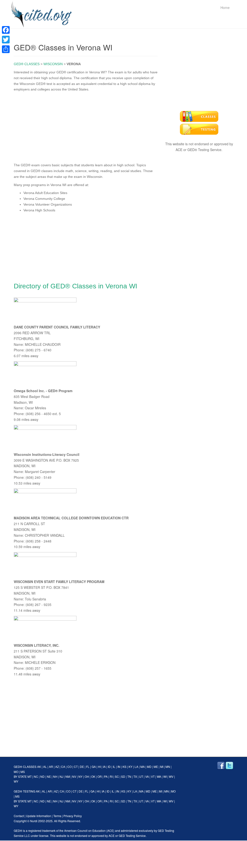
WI (165, 776)
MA (142, 767)
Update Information (38, 816)
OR (99, 776)
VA (147, 776)
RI (111, 776)
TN (129, 776)
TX (135, 776)
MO (16, 772)
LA (136, 767)
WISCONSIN (53, 64)
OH (87, 776)
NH (55, 776)
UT (141, 776)
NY (80, 776)
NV (74, 776)
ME (156, 767)
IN (118, 767)
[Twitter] (6, 39)
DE (82, 767)
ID (109, 767)
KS (124, 767)
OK (93, 776)
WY (16, 781)
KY (130, 767)
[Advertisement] (86, 126)
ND (42, 776)
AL (45, 767)
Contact (19, 816)
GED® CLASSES (27, 64)
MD (149, 767)
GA (94, 767)
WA (159, 776)
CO (69, 767)
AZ (57, 767)
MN (167, 767)
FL (87, 767)
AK (39, 767)
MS (23, 772)
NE (49, 776)
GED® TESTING (24, 791)
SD (123, 776)
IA (104, 767)
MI (161, 767)
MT (29, 776)
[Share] (6, 49)
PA (106, 776)
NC (36, 776)
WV (171, 776)
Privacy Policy (72, 816)
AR (51, 767)
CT (76, 767)
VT (153, 776)
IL (114, 767)
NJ (61, 776)
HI (99, 767)
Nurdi (33, 821)
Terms (57, 816)
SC (117, 776)
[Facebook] (6, 30)
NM (67, 776)
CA (63, 767)
